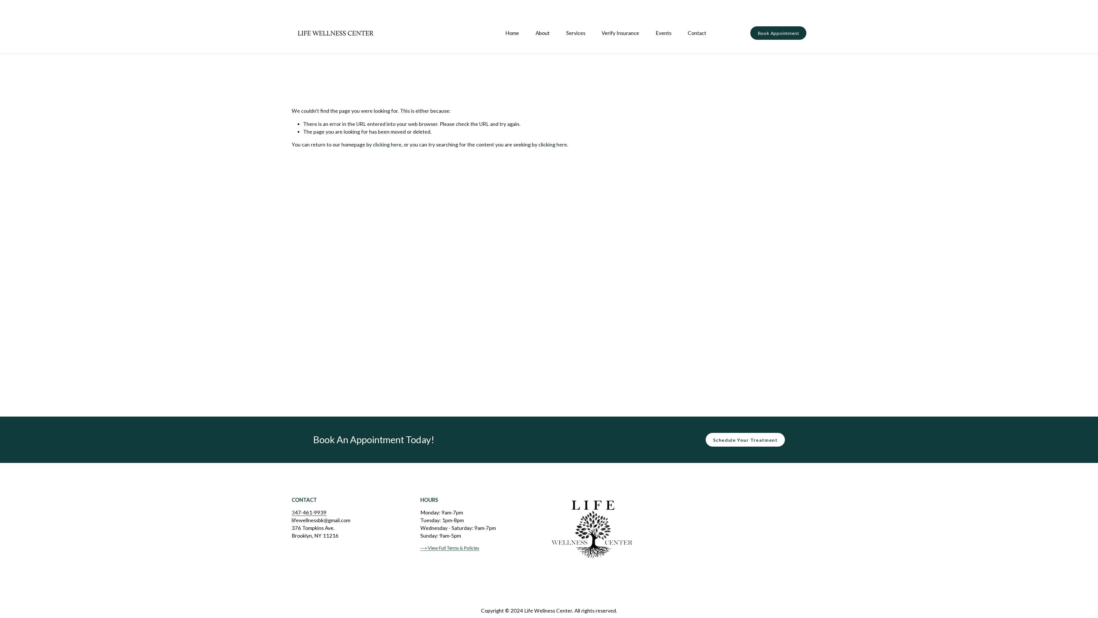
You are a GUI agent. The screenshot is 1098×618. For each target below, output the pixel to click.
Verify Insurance (620, 33)
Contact (697, 33)
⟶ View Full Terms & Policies (449, 547)
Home (512, 33)
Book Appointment (778, 33)
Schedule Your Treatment (745, 440)
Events (663, 33)
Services (575, 33)
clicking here (387, 144)
